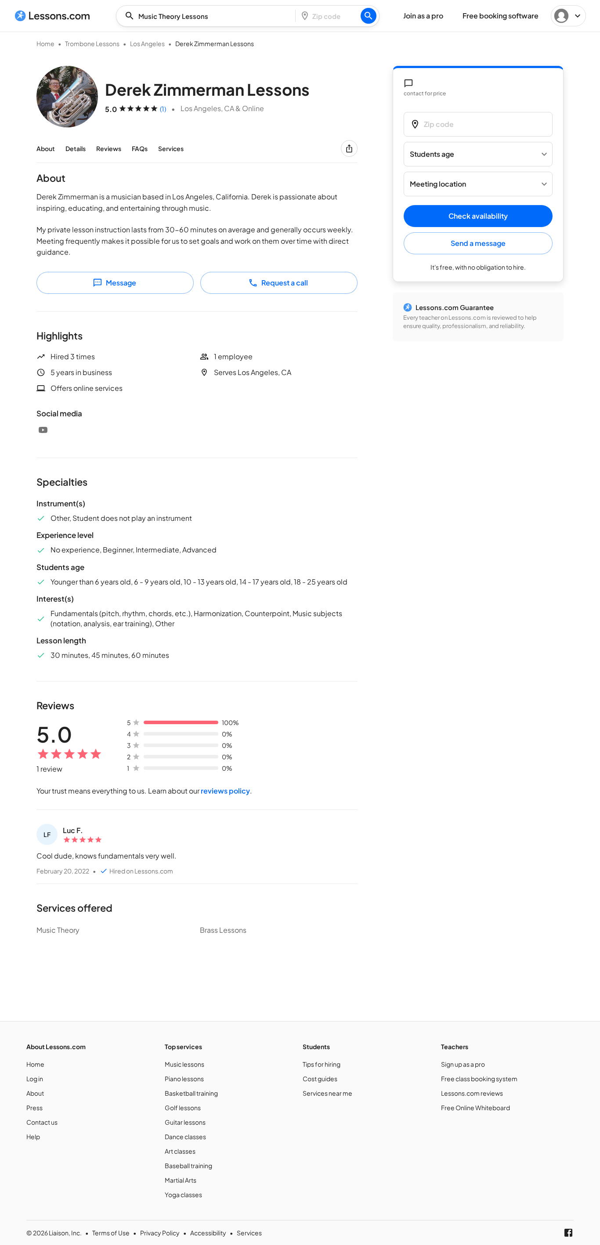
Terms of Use (111, 1233)
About (45, 148)
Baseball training (188, 1165)
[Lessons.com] (52, 16)
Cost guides (320, 1079)
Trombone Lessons (92, 43)
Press (34, 1107)
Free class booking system (479, 1079)
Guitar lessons (185, 1122)
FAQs (140, 148)
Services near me (327, 1093)
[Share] (349, 148)
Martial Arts (180, 1180)
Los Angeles (147, 43)
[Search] (368, 16)
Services (171, 148)
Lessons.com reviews (472, 1093)
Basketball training (191, 1093)
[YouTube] (43, 430)
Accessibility (208, 1233)
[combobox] (208, 16)
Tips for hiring (321, 1064)
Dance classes (185, 1136)
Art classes (180, 1151)
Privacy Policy (160, 1233)
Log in (34, 1079)
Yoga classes (183, 1194)
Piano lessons (184, 1079)
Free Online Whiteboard (475, 1107)
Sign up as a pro (463, 1064)
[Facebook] (568, 1232)
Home (45, 43)
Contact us (42, 1122)
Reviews (108, 148)
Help (33, 1136)
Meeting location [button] (438, 184)
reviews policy (225, 790)
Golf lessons (183, 1107)
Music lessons (184, 1064)
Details (75, 148)
